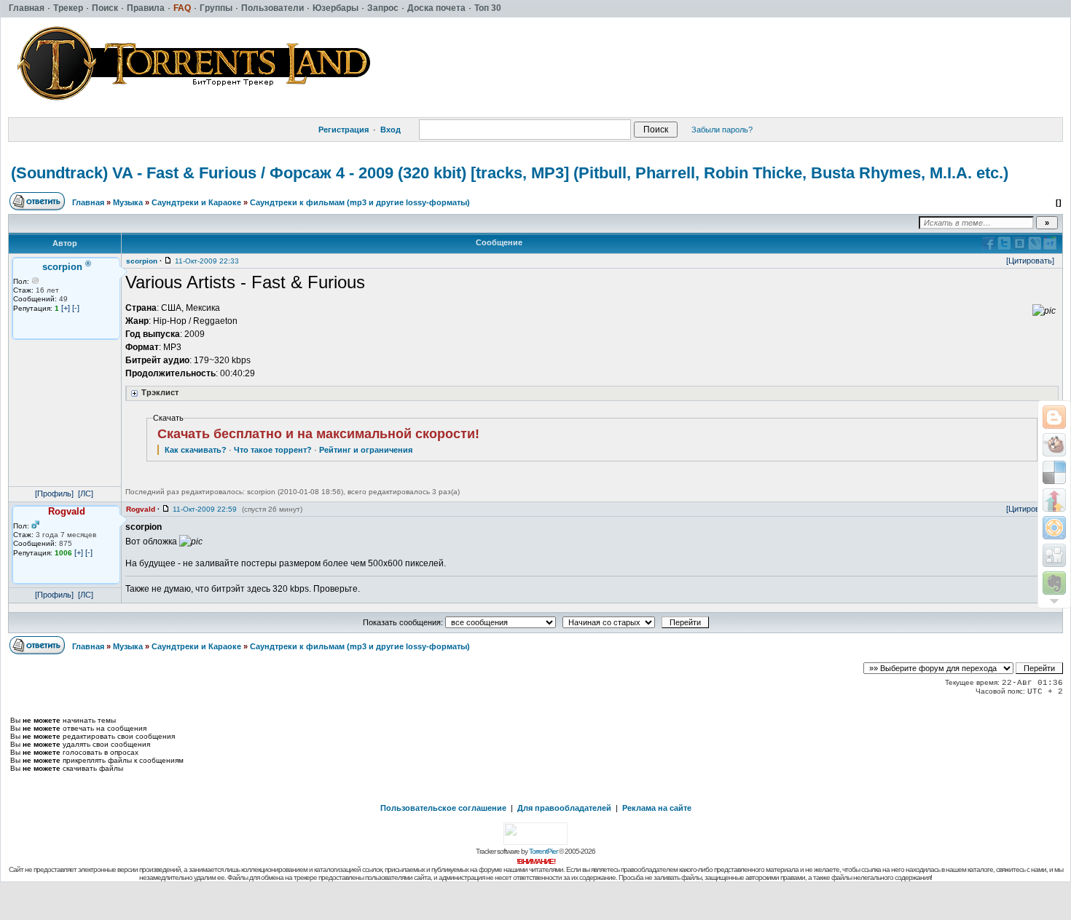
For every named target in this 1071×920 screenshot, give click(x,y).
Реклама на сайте (656, 808)
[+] (65, 308)
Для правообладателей (564, 808)
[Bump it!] (1054, 500)
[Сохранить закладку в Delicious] (1054, 472)
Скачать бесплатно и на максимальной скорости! (318, 434)
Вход (390, 129)
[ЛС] (85, 493)
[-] (75, 308)
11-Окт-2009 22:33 (207, 261)
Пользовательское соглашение (443, 808)
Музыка (128, 202)
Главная (88, 202)
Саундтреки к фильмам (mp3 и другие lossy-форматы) (360, 202)
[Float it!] (1054, 527)
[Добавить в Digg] (1054, 555)
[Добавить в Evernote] (1054, 583)
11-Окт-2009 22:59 (205, 509)
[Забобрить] (1054, 444)
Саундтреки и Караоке (196, 202)
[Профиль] (54, 493)
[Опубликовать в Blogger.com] (1054, 417)
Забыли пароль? (722, 129)
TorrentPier (543, 851)
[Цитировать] (1030, 260)
